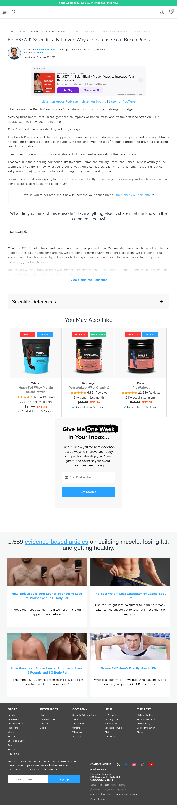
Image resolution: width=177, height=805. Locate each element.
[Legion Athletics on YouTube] (151, 764)
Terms (102, 799)
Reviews (12, 749)
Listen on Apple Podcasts (60, 101)
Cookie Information (146, 728)
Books (43, 728)
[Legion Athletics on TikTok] (142, 764)
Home (11, 32)
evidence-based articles (56, 541)
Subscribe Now (109, 3)
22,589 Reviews (149, 392)
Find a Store (13, 754)
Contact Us (110, 737)
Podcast (35, 32)
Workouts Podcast (56, 32)
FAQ (107, 732)
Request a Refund (113, 728)
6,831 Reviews (97, 392)
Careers (76, 728)
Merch (11, 732)
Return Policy (111, 724)
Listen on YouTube (122, 101)
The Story (77, 719)
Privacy (94, 799)
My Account (110, 715)
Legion (88, 12)
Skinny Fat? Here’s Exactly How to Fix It (130, 668)
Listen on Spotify (94, 101)
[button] (39, 3)
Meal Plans (13, 728)
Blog (22, 32)
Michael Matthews (45, 49)
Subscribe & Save (16, 741)
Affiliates (76, 737)
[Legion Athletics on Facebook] (126, 764)
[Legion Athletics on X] (118, 764)
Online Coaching (15, 724)
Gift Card (12, 737)
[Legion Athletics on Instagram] (134, 764)
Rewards (12, 745)
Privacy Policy (143, 724)
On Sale (11, 715)
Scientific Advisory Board (84, 715)
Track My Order (112, 719)
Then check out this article (134, 195)
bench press (109, 270)
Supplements (14, 719)
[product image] (36, 356)
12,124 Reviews (44, 397)
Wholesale (77, 732)
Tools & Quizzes (47, 719)
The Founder (78, 724)
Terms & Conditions (146, 719)
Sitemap (141, 732)
